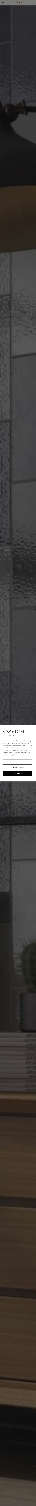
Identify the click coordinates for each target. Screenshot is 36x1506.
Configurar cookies (18, 767)
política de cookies (18, 755)
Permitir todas (17, 773)
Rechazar (18, 762)
